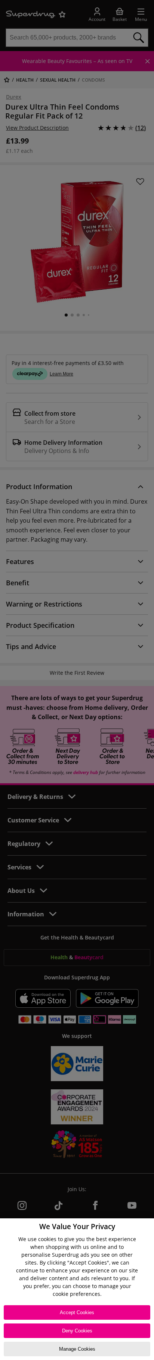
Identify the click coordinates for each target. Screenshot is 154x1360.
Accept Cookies (77, 1312)
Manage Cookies (77, 1349)
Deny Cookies (77, 1331)
